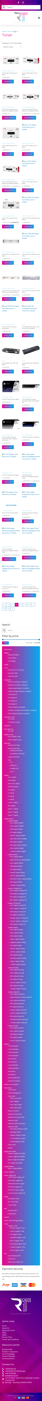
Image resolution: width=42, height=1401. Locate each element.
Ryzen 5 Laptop (13, 812)
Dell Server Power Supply (16, 1184)
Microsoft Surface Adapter (18, 839)
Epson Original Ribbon (15, 1168)
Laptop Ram (12, 1214)
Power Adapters (9, 1172)
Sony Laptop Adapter (17, 848)
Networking (8, 1088)
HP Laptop (11, 790)
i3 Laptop (11, 793)
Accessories (8, 649)
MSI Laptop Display (16, 955)
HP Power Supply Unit (15, 1187)
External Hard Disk (14, 745)
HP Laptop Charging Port (18, 897)
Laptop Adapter (13, 821)
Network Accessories (15, 1114)
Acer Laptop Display (16, 930)
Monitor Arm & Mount (11, 1084)
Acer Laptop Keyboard (17, 994)
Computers (7, 680)
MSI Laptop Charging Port (18, 900)
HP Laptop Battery (16, 869)
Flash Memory (8, 729)
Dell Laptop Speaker (16, 1034)
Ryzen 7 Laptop (13, 815)
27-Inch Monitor (13, 1056)
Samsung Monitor (14, 1078)
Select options (9, 117)
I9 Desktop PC (12, 704)
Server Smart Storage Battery (13, 1220)
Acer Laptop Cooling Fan (18, 905)
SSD (9, 760)
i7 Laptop (11, 799)
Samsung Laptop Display (18, 958)
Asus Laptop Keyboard (17, 1000)
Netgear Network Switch (18, 1135)
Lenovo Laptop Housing (18, 982)
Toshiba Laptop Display (17, 964)
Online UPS (11, 1259)
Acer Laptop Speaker (17, 1028)
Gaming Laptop (13, 787)
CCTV (6, 668)
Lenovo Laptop (13, 802)
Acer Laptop (12, 777)
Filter (5, 643)
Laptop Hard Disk (13, 757)
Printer (6, 1197)
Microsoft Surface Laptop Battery (21, 879)
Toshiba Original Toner (17, 1247)
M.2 (11, 762)
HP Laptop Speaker (16, 1037)
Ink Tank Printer (13, 1202)
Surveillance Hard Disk (17, 754)
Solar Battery (12, 658)
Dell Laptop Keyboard (17, 1003)
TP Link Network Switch (17, 1138)
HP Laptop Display (16, 945)
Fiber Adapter (14, 1101)
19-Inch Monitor (13, 1046)
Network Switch (13, 1127)
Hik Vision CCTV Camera (16, 670)
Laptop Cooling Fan (14, 903)
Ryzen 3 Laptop (13, 809)
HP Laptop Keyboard (16, 1007)
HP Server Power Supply (16, 1190)
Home (4, 31)
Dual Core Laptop (14, 783)
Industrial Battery (13, 655)
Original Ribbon (9, 1166)
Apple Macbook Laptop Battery (20, 860)
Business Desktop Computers (17, 682)
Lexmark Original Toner (18, 1237)
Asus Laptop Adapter (17, 826)
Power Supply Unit (10, 1175)
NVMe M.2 (13, 765)
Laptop (6, 775)
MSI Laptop (11, 806)
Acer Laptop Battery (16, 857)
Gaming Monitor (13, 1068)
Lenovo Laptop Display (17, 952)
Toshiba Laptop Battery (17, 885)
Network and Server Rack (16, 1117)
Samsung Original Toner (18, 1244)
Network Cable (13, 1120)
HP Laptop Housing (16, 979)
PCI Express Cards (14, 722)
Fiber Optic (11, 1096)
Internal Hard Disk (14, 748)
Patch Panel (12, 1145)
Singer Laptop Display (17, 961)
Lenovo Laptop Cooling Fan (19, 921)
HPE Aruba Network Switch (18, 1129)
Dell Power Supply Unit (15, 1180)
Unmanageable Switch (17, 1141)
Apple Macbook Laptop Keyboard (21, 997)
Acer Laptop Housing (17, 970)
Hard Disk (7, 743)
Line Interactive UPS (14, 1256)
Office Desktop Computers (16, 707)
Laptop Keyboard (13, 992)
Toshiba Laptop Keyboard (18, 1023)
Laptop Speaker (13, 1026)
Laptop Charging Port (15, 888)
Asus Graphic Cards (14, 736)
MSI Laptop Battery (16, 882)
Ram (5, 1208)
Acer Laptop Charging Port (18, 890)
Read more (8, 519)
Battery (6, 653)
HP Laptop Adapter (16, 832)
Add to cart (8, 81)
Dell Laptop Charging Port (18, 894)
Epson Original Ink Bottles (16, 1160)
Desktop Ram (12, 1210)
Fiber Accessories (15, 1098)
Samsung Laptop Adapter (18, 845)
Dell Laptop (11, 780)
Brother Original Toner (17, 1228)
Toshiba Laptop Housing (18, 989)
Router (10, 1148)
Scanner (6, 1217)
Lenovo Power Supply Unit (16, 1193)
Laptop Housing (13, 968)
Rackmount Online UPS (15, 1262)
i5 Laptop (11, 796)
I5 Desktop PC (12, 698)
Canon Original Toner (17, 1231)
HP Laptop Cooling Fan (17, 915)
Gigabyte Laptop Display (18, 942)
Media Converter (13, 1111)
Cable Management (14, 1093)
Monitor (6, 1044)
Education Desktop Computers (18, 685)
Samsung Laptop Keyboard (19, 1019)
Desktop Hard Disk (16, 750)
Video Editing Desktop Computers (19, 713)
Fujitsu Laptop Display (17, 939)
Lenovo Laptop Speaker (18, 1040)
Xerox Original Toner (17, 1250)
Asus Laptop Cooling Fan (18, 908)
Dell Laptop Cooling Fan (18, 912)
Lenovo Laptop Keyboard (18, 1013)
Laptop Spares (8, 819)
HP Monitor (11, 1071)
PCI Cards (11, 719)
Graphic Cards (8, 735)
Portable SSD (14, 768)
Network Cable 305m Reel (16, 1123)
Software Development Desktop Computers (22, 710)
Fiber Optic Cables (16, 1105)
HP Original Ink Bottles (15, 1163)
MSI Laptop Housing (16, 985)
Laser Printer (12, 1205)
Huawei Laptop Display (17, 948)
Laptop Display (13, 927)
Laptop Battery (13, 854)
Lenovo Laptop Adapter (17, 835)
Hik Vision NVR (12, 676)
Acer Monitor (12, 1059)
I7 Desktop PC (12, 701)
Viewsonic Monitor (14, 1081)
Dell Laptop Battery (16, 866)
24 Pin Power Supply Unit (16, 1177)
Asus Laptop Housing (17, 973)
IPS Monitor (12, 1074)
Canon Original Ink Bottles (16, 1156)
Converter (7, 726)
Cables (6, 665)
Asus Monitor (12, 1062)
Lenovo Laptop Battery (17, 876)
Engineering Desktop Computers (18, 688)
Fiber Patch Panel (15, 1108)
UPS (5, 1254)
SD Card (10, 731)
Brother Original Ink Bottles (17, 1153)
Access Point (12, 1090)
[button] (39, 17)
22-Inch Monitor (13, 1049)
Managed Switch (15, 1132)
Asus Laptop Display (16, 933)
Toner (6, 1224)
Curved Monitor (13, 1065)
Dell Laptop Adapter (16, 829)
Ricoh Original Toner (16, 1241)
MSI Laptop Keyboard (17, 1016)
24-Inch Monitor (13, 1052)
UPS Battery (12, 661)
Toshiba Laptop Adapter (18, 851)
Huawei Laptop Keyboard (18, 1010)
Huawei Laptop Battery (17, 872)
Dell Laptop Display (16, 936)
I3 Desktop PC (12, 694)
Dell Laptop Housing (16, 976)
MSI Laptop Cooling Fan (18, 924)
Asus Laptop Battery (16, 863)
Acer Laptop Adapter (16, 823)
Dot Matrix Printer (13, 1199)
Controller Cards (9, 717)
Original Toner (13, 1226)
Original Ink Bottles (10, 1151)
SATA (12, 772)
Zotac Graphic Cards (14, 740)
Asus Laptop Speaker (17, 1031)
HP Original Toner (16, 1234)
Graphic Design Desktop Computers (19, 691)
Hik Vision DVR (12, 673)
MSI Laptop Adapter (16, 842)
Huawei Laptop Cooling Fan (19, 918)
